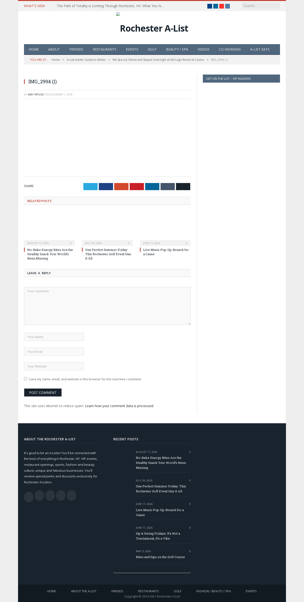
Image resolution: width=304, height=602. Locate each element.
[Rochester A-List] (152, 27)
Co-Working (230, 49)
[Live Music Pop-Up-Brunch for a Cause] (165, 228)
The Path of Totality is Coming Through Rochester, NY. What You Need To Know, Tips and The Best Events (111, 6)
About (54, 49)
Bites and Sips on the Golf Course (160, 557)
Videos (203, 49)
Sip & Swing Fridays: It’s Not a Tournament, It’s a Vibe (158, 536)
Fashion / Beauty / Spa (213, 591)
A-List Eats (260, 49)
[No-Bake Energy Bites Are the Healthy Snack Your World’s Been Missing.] (49, 228)
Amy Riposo (36, 94)
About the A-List (83, 591)
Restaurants (104, 49)
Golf (152, 49)
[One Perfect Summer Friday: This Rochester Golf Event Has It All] (107, 228)
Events (132, 49)
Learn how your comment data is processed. (119, 406)
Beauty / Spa (177, 49)
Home (34, 49)
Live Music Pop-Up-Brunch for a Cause (160, 512)
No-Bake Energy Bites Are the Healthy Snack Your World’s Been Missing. (50, 254)
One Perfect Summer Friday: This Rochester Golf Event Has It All (108, 254)
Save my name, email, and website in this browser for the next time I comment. (85, 379)
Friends (76, 49)
